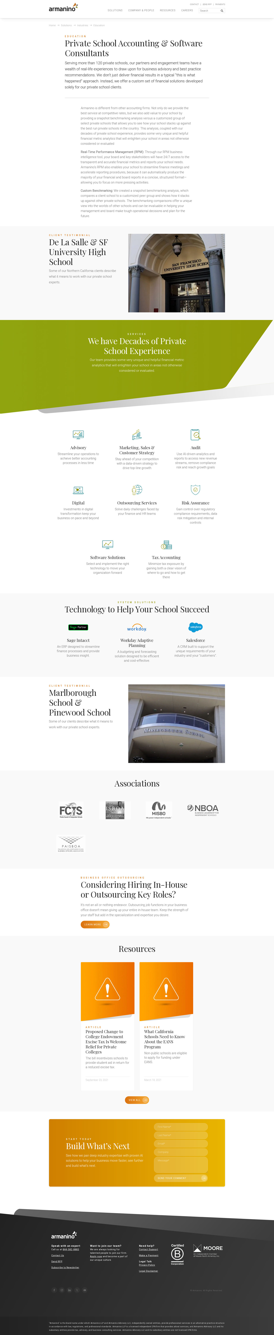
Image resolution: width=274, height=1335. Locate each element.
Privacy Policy (147, 1265)
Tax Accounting (166, 557)
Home (52, 25)
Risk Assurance (195, 503)
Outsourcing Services (137, 503)
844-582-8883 (71, 1249)
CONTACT (194, 4)
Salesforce (195, 640)
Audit (196, 447)
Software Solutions (107, 557)
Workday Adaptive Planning (137, 642)
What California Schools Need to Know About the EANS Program (164, 1039)
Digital (78, 503)
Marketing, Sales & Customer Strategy (137, 450)
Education (99, 25)
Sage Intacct (78, 640)
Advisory (78, 447)
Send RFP (56, 1261)
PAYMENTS (220, 4)
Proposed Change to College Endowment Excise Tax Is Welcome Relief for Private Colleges (106, 1042)
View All (135, 1100)
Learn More (93, 924)
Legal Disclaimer (148, 1271)
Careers (187, 10)
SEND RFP (207, 4)
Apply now (96, 1256)
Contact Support (148, 1249)
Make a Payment (148, 1255)
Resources (168, 10)
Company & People (141, 10)
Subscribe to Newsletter (65, 1267)
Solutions (115, 10)
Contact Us (57, 1255)
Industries (82, 25)
